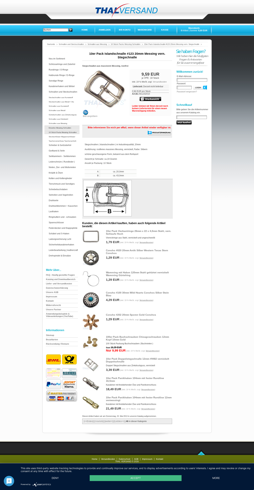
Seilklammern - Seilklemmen (62, 156)
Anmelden (105, 30)
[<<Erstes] (88, 421)
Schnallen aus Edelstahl (58, 119)
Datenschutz (124, 459)
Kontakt (159, 459)
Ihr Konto (124, 30)
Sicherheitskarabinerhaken (61, 244)
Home (85, 30)
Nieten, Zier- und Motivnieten (62, 167)
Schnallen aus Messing (97, 44)
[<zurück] (99, 421)
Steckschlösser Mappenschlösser (62, 137)
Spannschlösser (56, 222)
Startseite (51, 44)
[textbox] (55, 30)
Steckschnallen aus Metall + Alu (61, 102)
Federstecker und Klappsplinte (63, 228)
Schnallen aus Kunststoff (59, 106)
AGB (136, 459)
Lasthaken (54, 211)
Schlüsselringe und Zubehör (62, 64)
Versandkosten (160, 82)
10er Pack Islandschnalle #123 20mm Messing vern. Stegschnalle (171, 44)
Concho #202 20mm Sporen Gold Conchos (131, 314)
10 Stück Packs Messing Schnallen (125, 44)
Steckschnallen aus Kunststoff (61, 97)
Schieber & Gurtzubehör (60, 145)
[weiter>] (109, 421)
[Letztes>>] (119, 421)
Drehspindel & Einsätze (60, 255)
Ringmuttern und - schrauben (62, 217)
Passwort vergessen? (187, 91)
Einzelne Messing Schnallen (60, 128)
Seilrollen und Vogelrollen (61, 195)
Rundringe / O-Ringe (58, 70)
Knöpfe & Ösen (56, 173)
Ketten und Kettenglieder (60, 178)
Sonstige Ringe (56, 81)
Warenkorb (145, 30)
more (216, 478)
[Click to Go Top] (201, 454)
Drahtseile (53, 200)
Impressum (147, 459)
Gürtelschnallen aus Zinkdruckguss (63, 115)
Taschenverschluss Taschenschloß (62, 141)
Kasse (164, 30)
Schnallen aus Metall (57, 110)
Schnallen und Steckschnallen (71, 44)
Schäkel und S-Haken (59, 233)
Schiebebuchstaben (58, 189)
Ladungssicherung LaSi (60, 239)
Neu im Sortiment (57, 58)
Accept (135, 478)
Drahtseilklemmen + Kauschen (63, 206)
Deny (55, 478)
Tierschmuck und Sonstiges (62, 184)
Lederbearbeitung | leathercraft (63, 250)
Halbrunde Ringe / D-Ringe (61, 75)
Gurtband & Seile (57, 151)
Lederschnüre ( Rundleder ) (62, 162)
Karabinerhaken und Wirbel (62, 86)
